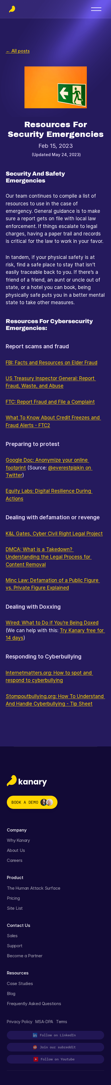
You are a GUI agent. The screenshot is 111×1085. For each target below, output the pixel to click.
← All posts (18, 51)
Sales (12, 935)
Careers (14, 860)
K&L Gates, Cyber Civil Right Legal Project (54, 533)
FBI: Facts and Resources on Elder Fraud (51, 362)
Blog (11, 993)
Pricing (13, 898)
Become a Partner (24, 955)
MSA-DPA (44, 1021)
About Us (16, 850)
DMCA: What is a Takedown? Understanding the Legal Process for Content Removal (49, 557)
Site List (15, 908)
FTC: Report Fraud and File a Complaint (50, 402)
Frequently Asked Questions (34, 1003)
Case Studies (20, 983)
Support (14, 945)
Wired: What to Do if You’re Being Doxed (52, 623)
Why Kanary (18, 840)
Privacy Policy (19, 1021)
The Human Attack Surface (33, 888)
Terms (61, 1021)
